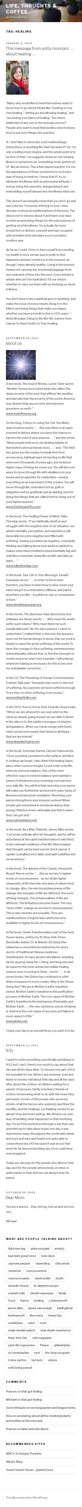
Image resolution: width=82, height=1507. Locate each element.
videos (52, 1360)
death (59, 1278)
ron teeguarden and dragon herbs (53, 1408)
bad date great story (22, 1256)
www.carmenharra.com (21, 820)
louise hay (55, 1315)
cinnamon (14, 1271)
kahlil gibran (65, 1308)
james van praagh (40, 1308)
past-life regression (21, 1345)
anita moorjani (40, 1248)
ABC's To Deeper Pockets (23, 1453)
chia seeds (62, 1263)
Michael (11, 1399)
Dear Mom (15, 1197)
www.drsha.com (17, 1021)
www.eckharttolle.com (21, 697)
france (24, 1300)
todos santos (17, 1360)
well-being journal (20, 1367)
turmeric (37, 1360)
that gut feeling (31, 1391)
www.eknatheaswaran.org (23, 604)
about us (14, 343)
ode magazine (42, 1338)
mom (43, 1323)
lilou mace (36, 1315)
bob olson (48, 1256)
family (62, 1293)
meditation (15, 1323)
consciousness (36, 1271)
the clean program (57, 1353)
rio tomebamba (18, 1353)
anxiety (59, 1248)
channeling (42, 1263)
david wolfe (42, 1278)
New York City (17, 1338)
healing (39, 1300)
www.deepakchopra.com (23, 741)
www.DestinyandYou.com (23, 507)
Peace (44, 1345)
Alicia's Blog (14, 1462)
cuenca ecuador (19, 1278)
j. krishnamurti (58, 1300)
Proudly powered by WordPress (27, 1497)
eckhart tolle (16, 1293)
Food (11, 1300)
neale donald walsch (21, 1330)
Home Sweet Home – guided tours (29, 1470)
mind (31, 1323)
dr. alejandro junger (46, 1286)
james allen (15, 1308)
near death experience (55, 1330)
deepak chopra (18, 1286)
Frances (11, 1391)
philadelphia (62, 1345)
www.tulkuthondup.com (22, 566)
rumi (37, 1353)
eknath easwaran (41, 1293)
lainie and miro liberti (34, 1429)
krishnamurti (16, 1315)
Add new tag (16, 1248)
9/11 (9, 1050)
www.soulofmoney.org (21, 413)
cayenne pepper (19, 1263)
